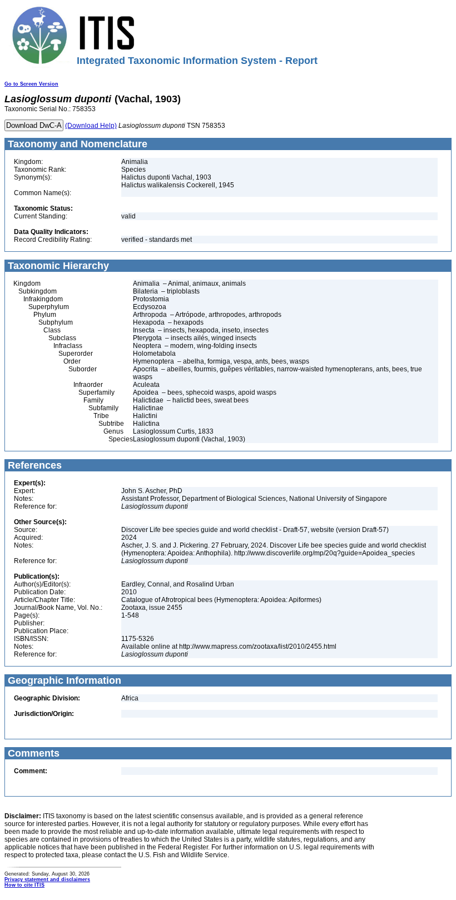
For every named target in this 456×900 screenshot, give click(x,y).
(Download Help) (91, 126)
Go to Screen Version (31, 84)
